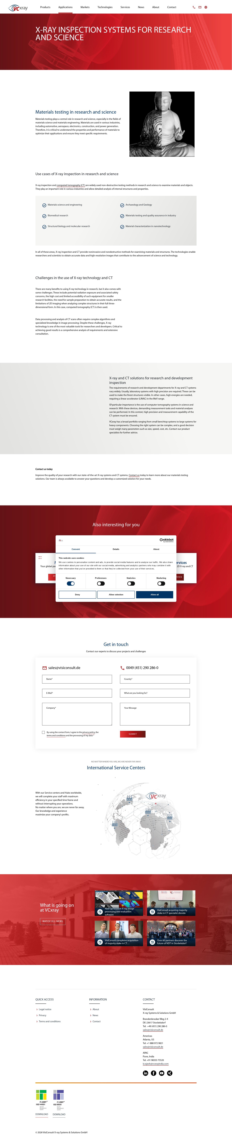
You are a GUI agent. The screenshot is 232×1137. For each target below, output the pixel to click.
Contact (171, 7)
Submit (133, 734)
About (155, 7)
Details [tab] (116, 549)
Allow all (155, 595)
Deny (77, 595)
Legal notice (45, 1009)
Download (41, 1114)
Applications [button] (65, 7)
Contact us (134, 475)
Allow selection (116, 595)
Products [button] (45, 7)
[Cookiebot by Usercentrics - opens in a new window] (161, 540)
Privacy (42, 1015)
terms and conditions (56, 736)
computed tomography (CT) (71, 185)
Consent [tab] (76, 549)
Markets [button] (85, 7)
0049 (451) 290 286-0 (142, 668)
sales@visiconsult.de (64, 668)
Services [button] (125, 7)
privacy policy (88, 732)
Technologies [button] (105, 7)
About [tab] (156, 549)
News (95, 1015)
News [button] (141, 7)
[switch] (101, 583)
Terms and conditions (50, 1021)
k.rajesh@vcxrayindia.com (156, 1064)
